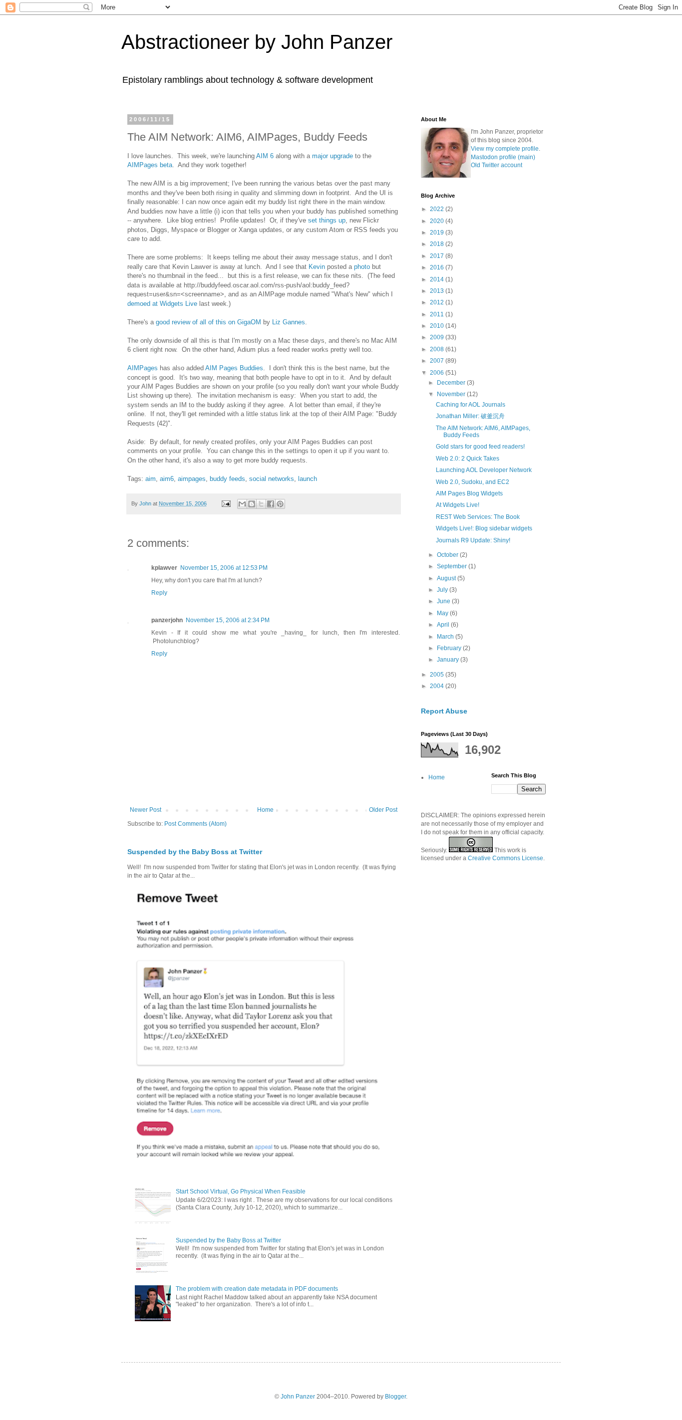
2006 (437, 372)
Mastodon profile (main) (503, 157)
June (444, 601)
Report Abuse (444, 711)
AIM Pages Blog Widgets (469, 493)
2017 (437, 255)
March (446, 636)
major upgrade (332, 156)
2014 (437, 279)
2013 (437, 290)
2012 (437, 302)
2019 (437, 232)
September (452, 566)
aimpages (192, 478)
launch (307, 478)
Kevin (317, 266)
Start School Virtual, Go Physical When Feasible (241, 1191)
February (450, 648)
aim (150, 478)
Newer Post (145, 809)
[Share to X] (261, 504)
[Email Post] (225, 503)
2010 (437, 325)
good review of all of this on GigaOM (208, 322)
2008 (437, 349)
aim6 (167, 478)
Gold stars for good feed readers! (480, 446)
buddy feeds (227, 478)
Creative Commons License (505, 858)
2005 (437, 674)
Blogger (395, 1396)
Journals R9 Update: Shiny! (473, 540)
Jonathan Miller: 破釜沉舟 (470, 416)
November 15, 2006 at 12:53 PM (224, 567)
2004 (437, 686)
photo (362, 266)
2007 (437, 360)
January (448, 659)
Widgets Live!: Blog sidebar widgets (484, 528)
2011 (437, 314)
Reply (159, 592)
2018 (437, 243)
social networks (271, 478)
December (452, 382)
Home (265, 809)
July (443, 589)
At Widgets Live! (457, 504)
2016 (437, 267)
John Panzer (298, 1396)
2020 (437, 221)
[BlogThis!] (252, 504)
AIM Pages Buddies (234, 368)
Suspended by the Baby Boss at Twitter (194, 852)
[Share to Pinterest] (280, 504)
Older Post (383, 809)
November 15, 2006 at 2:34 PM (228, 620)
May (443, 613)
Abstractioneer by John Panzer (256, 42)
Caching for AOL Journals (470, 404)
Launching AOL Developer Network (484, 470)
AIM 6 (265, 156)
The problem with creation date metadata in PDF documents (257, 1288)
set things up (326, 220)
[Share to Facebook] (271, 504)
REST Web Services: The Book (478, 516)
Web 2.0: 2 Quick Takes (467, 458)
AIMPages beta (149, 165)
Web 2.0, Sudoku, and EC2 (472, 481)
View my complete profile (505, 148)
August (447, 578)
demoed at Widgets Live (162, 303)
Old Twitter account (496, 165)
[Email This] (242, 504)
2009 (437, 337)
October (448, 554)
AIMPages (142, 368)
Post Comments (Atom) (195, 823)
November (452, 394)
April (444, 624)
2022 (437, 209)
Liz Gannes (288, 322)
